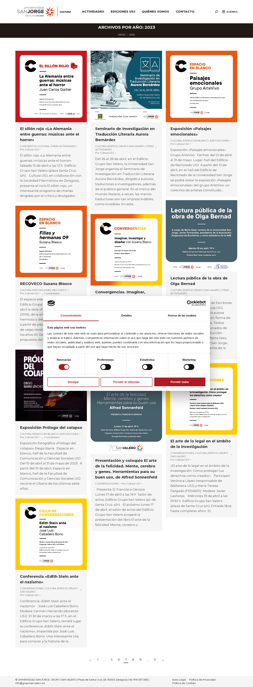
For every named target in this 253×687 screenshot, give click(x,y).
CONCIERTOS (28, 146)
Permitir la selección (126, 381)
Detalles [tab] (126, 315)
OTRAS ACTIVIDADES (63, 146)
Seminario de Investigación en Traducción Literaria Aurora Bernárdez (125, 134)
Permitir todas (180, 381)
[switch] (105, 367)
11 (155, 659)
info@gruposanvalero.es (30, 683)
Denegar (73, 381)
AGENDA (232, 11)
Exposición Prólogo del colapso (51, 427)
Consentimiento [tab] (71, 315)
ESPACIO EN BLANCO (196, 140)
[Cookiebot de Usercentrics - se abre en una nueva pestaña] (189, 303)
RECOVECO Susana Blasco (46, 283)
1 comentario (52, 293)
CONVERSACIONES (182, 452)
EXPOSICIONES (219, 140)
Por (29, 149)
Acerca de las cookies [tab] (182, 315)
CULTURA (43, 146)
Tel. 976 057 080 (138, 679)
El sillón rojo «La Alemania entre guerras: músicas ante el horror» (49, 134)
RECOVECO (59, 290)
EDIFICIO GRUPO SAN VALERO (126, 146)
